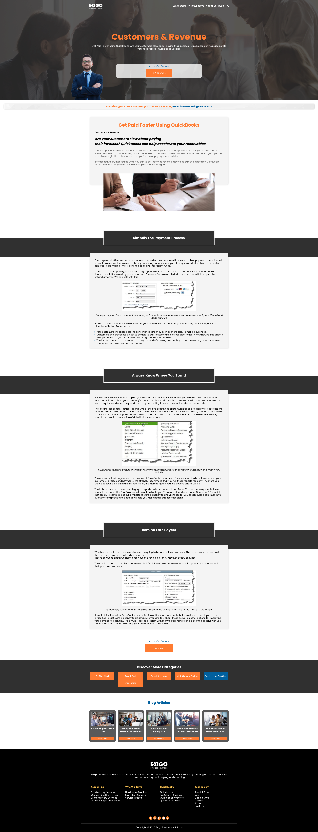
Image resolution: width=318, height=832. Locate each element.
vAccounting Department (105, 795)
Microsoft (200, 800)
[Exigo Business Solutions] (151, 818)
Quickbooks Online (187, 676)
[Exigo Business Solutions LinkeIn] (159, 818)
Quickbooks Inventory (172, 797)
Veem (198, 795)
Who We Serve (196, 6)
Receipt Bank (202, 792)
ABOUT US (211, 6)
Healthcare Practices (136, 792)
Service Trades (133, 797)
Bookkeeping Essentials (103, 792)
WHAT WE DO (179, 6)
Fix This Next (102, 676)
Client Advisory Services (104, 797)
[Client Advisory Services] (117, 797)
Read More (102, 738)
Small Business (159, 676)
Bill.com (199, 803)
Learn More (159, 648)
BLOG (221, 6)
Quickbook (166, 792)
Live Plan (199, 806)
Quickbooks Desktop (215, 676)
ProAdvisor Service (170, 795)
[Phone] (167, 817)
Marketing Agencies (136, 795)
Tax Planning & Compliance (106, 800)
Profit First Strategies (130, 680)
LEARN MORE (159, 72)
